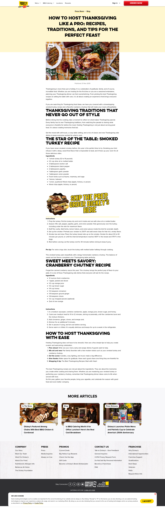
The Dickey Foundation (24, 470)
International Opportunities (138, 454)
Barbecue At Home (22, 467)
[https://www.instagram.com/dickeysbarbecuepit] (78, 486)
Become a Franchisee (103, 464)
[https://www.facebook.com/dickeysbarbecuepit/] (70, 486)
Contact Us (102, 447)
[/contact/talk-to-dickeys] (82, 486)
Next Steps (133, 464)
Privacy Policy (27, 503)
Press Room (79, 11)
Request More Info (135, 474)
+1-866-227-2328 (89, 490)
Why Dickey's (134, 450)
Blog (88, 11)
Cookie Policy (39, 503)
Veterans (132, 467)
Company (20, 447)
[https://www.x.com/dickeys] (74, 486)
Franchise (135, 447)
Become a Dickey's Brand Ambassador (73, 464)
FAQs (131, 470)
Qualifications (134, 460)
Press (44, 447)
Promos (64, 447)
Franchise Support (135, 457)
